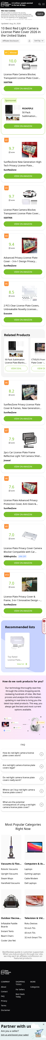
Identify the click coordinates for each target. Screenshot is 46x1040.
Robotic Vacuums (9, 869)
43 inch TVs (30, 932)
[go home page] (6, 4)
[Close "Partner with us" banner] (43, 1024)
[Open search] (39, 4)
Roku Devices (31, 923)
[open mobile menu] (43, 4)
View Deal (16, 368)
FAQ (2, 996)
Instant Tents (7, 931)
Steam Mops (7, 878)
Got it (40, 13)
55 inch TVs (30, 928)
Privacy (4, 1001)
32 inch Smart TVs (33, 937)
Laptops (28, 869)
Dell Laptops (31, 883)
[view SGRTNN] (13, 62)
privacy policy (23, 17)
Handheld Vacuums (10, 883)
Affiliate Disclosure (11, 40)
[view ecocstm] (12, 293)
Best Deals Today (20, 995)
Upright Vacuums (9, 873)
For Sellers (20, 989)
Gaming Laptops (33, 873)
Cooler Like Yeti (8, 940)
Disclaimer (5, 1010)
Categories (34, 987)
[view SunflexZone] (12, 149)
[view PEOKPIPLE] (13, 112)
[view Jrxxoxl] (12, 440)
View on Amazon (23, 88)
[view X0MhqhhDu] (12, 536)
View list (20, 664)
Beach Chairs (7, 935)
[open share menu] (29, 41)
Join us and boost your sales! (15, 1034)
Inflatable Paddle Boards (9, 925)
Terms (3, 1005)
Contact (4, 991)
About (3, 987)
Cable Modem (31, 878)
